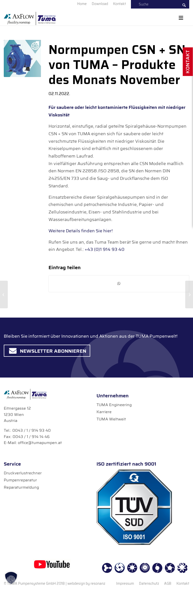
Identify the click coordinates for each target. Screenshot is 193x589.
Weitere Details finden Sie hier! (81, 230)
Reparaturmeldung (21, 487)
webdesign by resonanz (86, 583)
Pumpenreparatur (20, 480)
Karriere (104, 412)
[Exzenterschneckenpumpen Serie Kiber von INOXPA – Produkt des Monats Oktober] (4, 294)
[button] (11, 578)
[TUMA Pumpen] (30, 20)
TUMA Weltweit (111, 419)
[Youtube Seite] (52, 564)
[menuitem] (82, 4)
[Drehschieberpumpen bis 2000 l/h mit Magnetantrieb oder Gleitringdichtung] (189, 294)
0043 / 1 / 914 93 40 (31, 430)
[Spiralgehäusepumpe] (22, 58)
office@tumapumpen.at (40, 442)
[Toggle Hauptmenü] (181, 18)
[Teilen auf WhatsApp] (119, 283)
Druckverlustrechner (23, 473)
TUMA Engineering (114, 405)
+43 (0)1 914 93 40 (104, 249)
